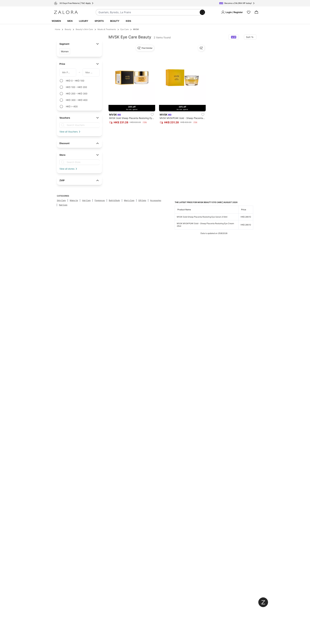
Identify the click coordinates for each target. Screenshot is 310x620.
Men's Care (129, 200)
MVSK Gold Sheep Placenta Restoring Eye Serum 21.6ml (202, 217)
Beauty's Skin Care (84, 29)
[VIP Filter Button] (233, 37)
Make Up (74, 200)
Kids (128, 21)
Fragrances (100, 200)
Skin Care (61, 200)
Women (56, 21)
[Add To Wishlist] (152, 114)
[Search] (202, 12)
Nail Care (63, 205)
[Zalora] (66, 12)
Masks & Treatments (107, 29)
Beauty (114, 21)
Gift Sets (142, 200)
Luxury (83, 21)
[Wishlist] (249, 12)
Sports (99, 21)
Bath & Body (114, 200)
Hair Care (86, 200)
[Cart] (256, 12)
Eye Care (124, 29)
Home (57, 29)
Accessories (155, 200)
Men (69, 21)
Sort (248, 37)
